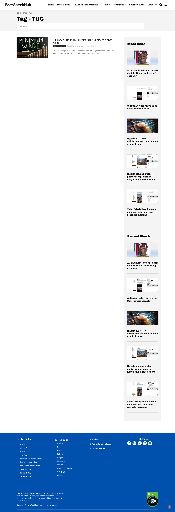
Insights (131, 135)
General (131, 102)
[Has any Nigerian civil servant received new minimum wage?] (32, 47)
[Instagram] (134, 443)
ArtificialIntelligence (136, 67)
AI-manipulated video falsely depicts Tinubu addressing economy (142, 73)
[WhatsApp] (145, 443)
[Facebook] (129, 443)
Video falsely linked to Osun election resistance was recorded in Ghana (142, 212)
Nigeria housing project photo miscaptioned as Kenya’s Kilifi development (141, 177)
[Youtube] (150, 443)
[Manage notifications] (169, 507)
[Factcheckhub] (18, 4)
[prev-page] (129, 226)
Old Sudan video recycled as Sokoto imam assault (142, 107)
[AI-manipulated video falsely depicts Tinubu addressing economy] (142, 58)
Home (19, 13)
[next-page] (134, 226)
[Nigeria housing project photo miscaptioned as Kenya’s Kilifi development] (142, 161)
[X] (140, 443)
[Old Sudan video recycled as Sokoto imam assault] (142, 93)
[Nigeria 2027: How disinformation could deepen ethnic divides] (142, 126)
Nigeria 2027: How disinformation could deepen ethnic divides (142, 141)
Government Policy (59, 46)
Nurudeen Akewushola (75, 46)
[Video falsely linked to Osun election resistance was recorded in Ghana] (142, 196)
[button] (160, 4)
